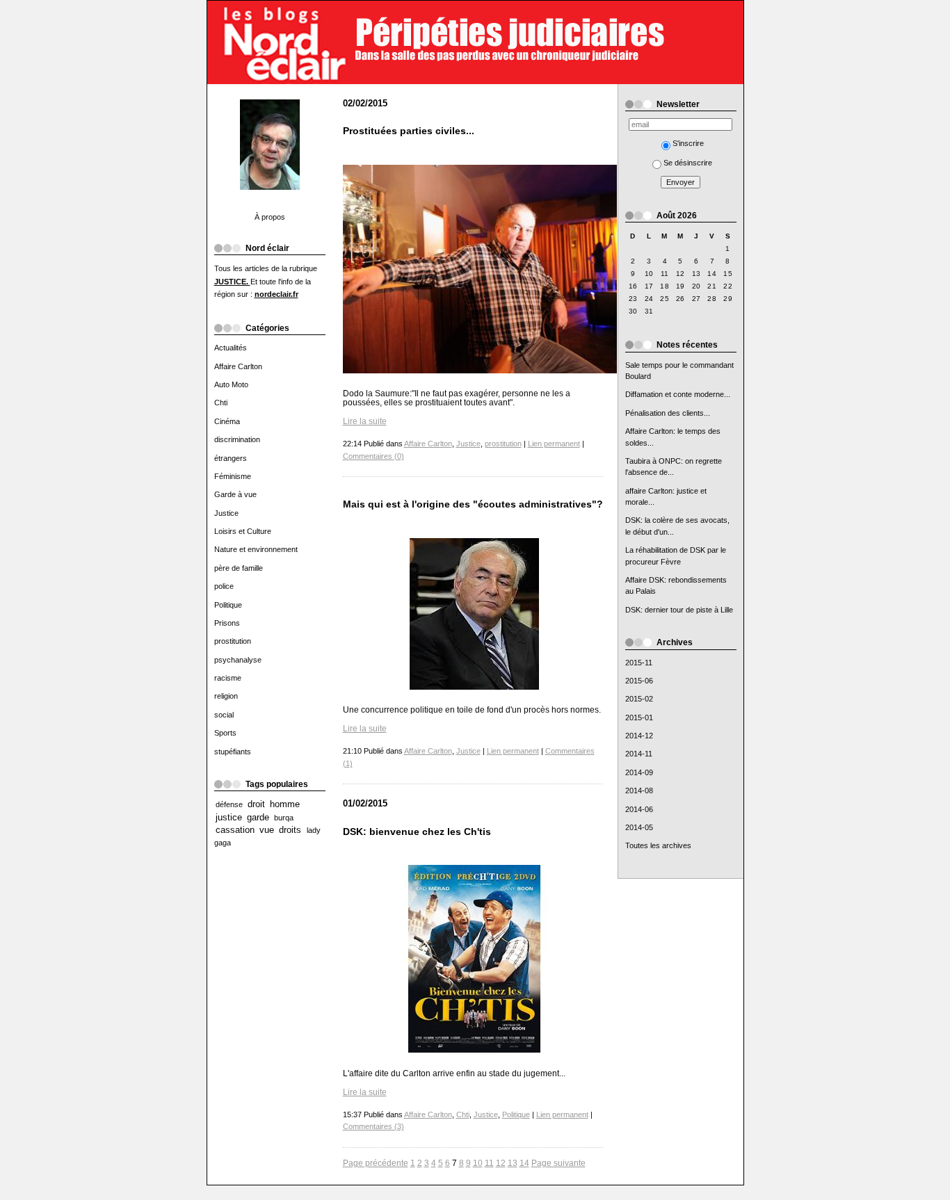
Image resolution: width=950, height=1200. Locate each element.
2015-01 (639, 717)
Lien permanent (554, 443)
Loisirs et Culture (242, 531)
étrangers (230, 458)
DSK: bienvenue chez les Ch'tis (417, 832)
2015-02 (639, 699)
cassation (235, 830)
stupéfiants (232, 751)
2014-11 (638, 753)
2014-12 (639, 735)
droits (290, 830)
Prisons (227, 623)
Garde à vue (235, 494)
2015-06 (639, 680)
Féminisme (232, 476)
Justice (226, 513)
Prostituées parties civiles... (408, 131)
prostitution (232, 641)
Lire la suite (365, 420)
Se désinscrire (687, 163)
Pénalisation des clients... (667, 413)
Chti (220, 402)
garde (258, 817)
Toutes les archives (658, 845)
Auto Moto (231, 384)
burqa (283, 817)
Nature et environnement (256, 549)
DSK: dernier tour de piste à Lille (679, 610)
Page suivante (558, 1162)
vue (266, 830)
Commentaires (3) (373, 1126)
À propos (270, 217)
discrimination (237, 439)
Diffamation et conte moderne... (677, 394)
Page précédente (375, 1162)
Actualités (230, 347)
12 (501, 1162)
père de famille (238, 568)
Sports (225, 733)
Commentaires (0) (373, 456)
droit (256, 804)
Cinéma (227, 421)
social (224, 715)
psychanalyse (237, 660)
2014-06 (639, 809)
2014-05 (639, 827)
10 (478, 1162)
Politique (228, 605)
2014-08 (639, 790)
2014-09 (639, 772)
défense (229, 804)
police (224, 586)
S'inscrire (688, 143)
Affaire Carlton (238, 366)
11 (489, 1162)
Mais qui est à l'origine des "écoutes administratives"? (473, 504)
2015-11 (638, 662)
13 (512, 1162)
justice (229, 817)
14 (524, 1162)
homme (285, 804)
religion (226, 696)
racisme (227, 678)
